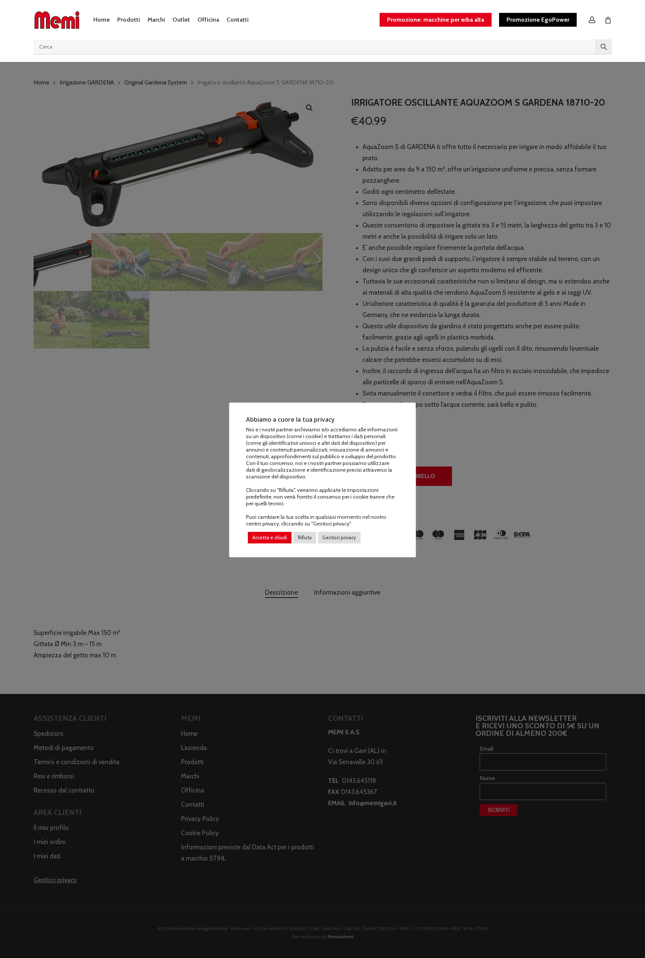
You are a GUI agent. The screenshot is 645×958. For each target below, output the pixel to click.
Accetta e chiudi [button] (269, 537)
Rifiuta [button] (305, 537)
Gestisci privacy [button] (339, 537)
